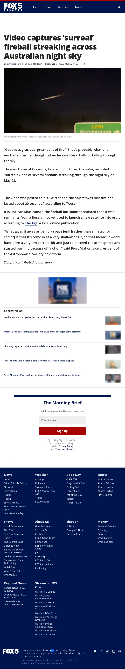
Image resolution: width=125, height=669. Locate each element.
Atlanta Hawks (105, 487)
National (8, 487)
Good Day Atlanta (73, 476)
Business (102, 534)
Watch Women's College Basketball (45, 625)
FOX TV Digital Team (33, 64)
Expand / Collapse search (119, 7)
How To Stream (43, 526)
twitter (107, 651)
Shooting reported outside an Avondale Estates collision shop (35, 346)
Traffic (38, 497)
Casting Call (72, 487)
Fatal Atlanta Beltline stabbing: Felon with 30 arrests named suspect (39, 360)
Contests (40, 534)
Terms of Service (64, 449)
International (10, 490)
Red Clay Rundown (14, 534)
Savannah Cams (43, 487)
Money (103, 522)
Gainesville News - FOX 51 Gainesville (13, 603)
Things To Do (73, 502)
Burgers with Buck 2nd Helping (13, 562)
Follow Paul (72, 490)
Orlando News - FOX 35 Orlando (15, 596)
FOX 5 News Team (45, 537)
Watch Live (9, 567)
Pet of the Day (74, 494)
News (8, 475)
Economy (103, 530)
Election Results (74, 534)
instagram (113, 651)
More (78, 7)
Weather (41, 475)
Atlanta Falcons (106, 483)
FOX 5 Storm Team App (45, 492)
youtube (95, 651)
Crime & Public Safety (15, 483)
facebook (101, 651)
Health (7, 498)
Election (72, 522)
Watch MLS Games (45, 634)
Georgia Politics (74, 530)
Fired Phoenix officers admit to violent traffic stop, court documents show (42, 375)
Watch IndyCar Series (46, 613)
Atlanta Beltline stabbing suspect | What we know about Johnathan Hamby (42, 331)
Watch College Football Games (43, 597)
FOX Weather (42, 501)
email (119, 651)
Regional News (15, 583)
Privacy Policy (66, 446)
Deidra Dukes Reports (15, 556)
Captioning (40, 568)
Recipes (70, 498)
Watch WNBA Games (46, 630)
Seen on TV (41, 530)
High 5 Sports (105, 494)
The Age (31, 223)
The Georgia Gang (13, 541)
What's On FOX (12, 570)
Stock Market (105, 537)
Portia (7, 537)
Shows (8, 522)
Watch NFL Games (45, 591)
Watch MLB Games (45, 602)
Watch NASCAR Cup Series (45, 608)
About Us (42, 522)
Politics (7, 494)
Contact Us (41, 541)
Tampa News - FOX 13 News (14, 589)
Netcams (40, 483)
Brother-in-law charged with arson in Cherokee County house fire (37, 317)
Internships (41, 556)
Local (7, 479)
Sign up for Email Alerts (44, 547)
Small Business (105, 541)
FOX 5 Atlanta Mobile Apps (15, 508)
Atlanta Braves (105, 479)
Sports (102, 475)
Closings (39, 479)
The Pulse (9, 530)
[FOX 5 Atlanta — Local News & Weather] (14, 7)
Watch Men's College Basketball (46, 618)
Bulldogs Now (11, 545)
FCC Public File (42, 560)
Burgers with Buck (76, 483)
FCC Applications (44, 564)
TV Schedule (10, 574)
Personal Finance (107, 526)
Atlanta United (105, 490)
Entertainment (11, 502)
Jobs (37, 552)
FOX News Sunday (13, 513)
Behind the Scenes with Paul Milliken (13, 551)
